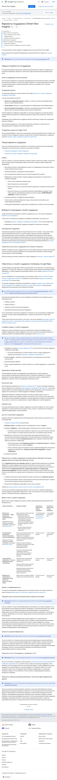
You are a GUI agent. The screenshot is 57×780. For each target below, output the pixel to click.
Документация (27, 18)
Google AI (4, 764)
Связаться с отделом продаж (45, 6)
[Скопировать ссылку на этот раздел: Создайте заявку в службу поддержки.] (30, 327)
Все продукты (5, 767)
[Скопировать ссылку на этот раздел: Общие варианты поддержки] (27, 142)
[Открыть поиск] (39, 2)
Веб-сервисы (23, 743)
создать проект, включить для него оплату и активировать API (26, 487)
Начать (32, 6)
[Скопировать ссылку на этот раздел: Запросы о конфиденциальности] (22, 587)
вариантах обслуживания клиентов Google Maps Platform (23, 293)
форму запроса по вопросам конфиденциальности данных (27, 592)
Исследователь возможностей (9, 738)
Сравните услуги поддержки (10, 215)
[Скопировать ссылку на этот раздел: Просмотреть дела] (14, 383)
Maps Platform (18, 2)
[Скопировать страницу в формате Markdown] (16, 27)
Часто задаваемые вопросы (9, 736)
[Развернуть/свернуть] (10, 31)
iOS (21, 738)
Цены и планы (42, 736)
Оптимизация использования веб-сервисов (9, 745)
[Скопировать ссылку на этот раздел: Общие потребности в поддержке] (32, 66)
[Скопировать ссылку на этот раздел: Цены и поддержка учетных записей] (28, 78)
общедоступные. (8, 526)
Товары (9, 18)
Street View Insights (9, 6)
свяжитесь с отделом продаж (45, 256)
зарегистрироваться (42, 59)
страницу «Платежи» (9, 341)
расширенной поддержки (48, 657)
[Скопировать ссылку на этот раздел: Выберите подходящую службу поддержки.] (39, 210)
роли (52, 418)
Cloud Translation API (26, 13)
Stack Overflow (44, 276)
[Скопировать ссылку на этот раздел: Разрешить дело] (12, 404)
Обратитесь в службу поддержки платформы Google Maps (21, 153)
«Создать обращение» (24, 348)
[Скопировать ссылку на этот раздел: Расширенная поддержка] (21, 229)
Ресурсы (16, 20)
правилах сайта (46, 716)
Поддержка (41, 741)
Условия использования (45, 743)
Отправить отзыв (49, 24)
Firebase (4, 760)
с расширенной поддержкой (41, 291)
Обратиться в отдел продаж (45, 738)
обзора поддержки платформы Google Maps (33, 388)
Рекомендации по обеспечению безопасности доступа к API (10, 741)
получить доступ (40, 333)
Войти (53, 1)
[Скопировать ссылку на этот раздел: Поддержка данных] (16, 90)
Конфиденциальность (20, 773)
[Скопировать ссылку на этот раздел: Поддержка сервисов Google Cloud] (28, 130)
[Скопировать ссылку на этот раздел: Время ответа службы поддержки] (26, 498)
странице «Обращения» (27, 386)
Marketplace (18, 343)
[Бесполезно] (54, 18)
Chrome (4, 757)
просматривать (24, 285)
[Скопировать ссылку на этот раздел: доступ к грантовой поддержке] (25, 415)
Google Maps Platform (17, 18)
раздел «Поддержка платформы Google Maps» (25, 221)
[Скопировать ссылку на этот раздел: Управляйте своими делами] (22, 370)
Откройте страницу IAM (11, 423)
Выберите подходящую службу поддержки (17, 151)
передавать (39, 285)
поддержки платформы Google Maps (32, 354)
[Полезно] (52, 18)
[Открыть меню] (2, 2)
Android (22, 736)
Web (21, 741)
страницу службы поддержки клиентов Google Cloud (21, 137)
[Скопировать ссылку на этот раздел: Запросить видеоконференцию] (25, 632)
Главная (3, 18)
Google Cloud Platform (7, 762)
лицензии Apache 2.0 (23, 716)
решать (31, 285)
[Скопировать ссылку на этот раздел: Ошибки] (7, 158)
